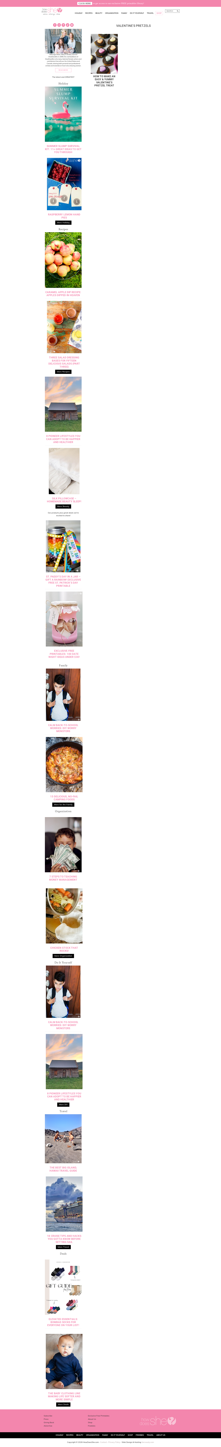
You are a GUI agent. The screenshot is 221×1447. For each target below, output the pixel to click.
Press (46, 1419)
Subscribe (48, 1416)
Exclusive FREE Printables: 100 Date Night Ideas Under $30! (64, 653)
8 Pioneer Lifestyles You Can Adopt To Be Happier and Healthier (63, 439)
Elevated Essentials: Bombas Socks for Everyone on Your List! (63, 1322)
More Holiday (63, 222)
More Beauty (63, 506)
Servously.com (148, 1442)
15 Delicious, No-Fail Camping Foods (64, 798)
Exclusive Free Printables (98, 1416)
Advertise (48, 1426)
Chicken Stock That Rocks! (64, 949)
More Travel (63, 1247)
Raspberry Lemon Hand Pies (64, 216)
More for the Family (63, 804)
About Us (92, 1419)
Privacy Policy (114, 1442)
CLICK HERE (85, 3)
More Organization (63, 955)
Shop (90, 1422)
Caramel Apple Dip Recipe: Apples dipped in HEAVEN (63, 294)
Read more (63, 70)
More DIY (63, 1104)
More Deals (63, 1404)
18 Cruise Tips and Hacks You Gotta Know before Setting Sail (64, 1239)
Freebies (91, 1426)
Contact (103, 1442)
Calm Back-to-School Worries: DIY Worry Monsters (63, 728)
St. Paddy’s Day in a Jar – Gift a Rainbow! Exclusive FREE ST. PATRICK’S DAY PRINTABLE (63, 581)
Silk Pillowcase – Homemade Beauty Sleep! (64, 500)
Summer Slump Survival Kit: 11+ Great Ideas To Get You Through (63, 149)
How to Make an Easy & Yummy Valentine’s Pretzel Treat (104, 81)
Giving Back (49, 1422)
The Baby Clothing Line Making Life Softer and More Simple (64, 1396)
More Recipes (63, 371)
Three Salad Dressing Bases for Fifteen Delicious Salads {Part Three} (64, 362)
